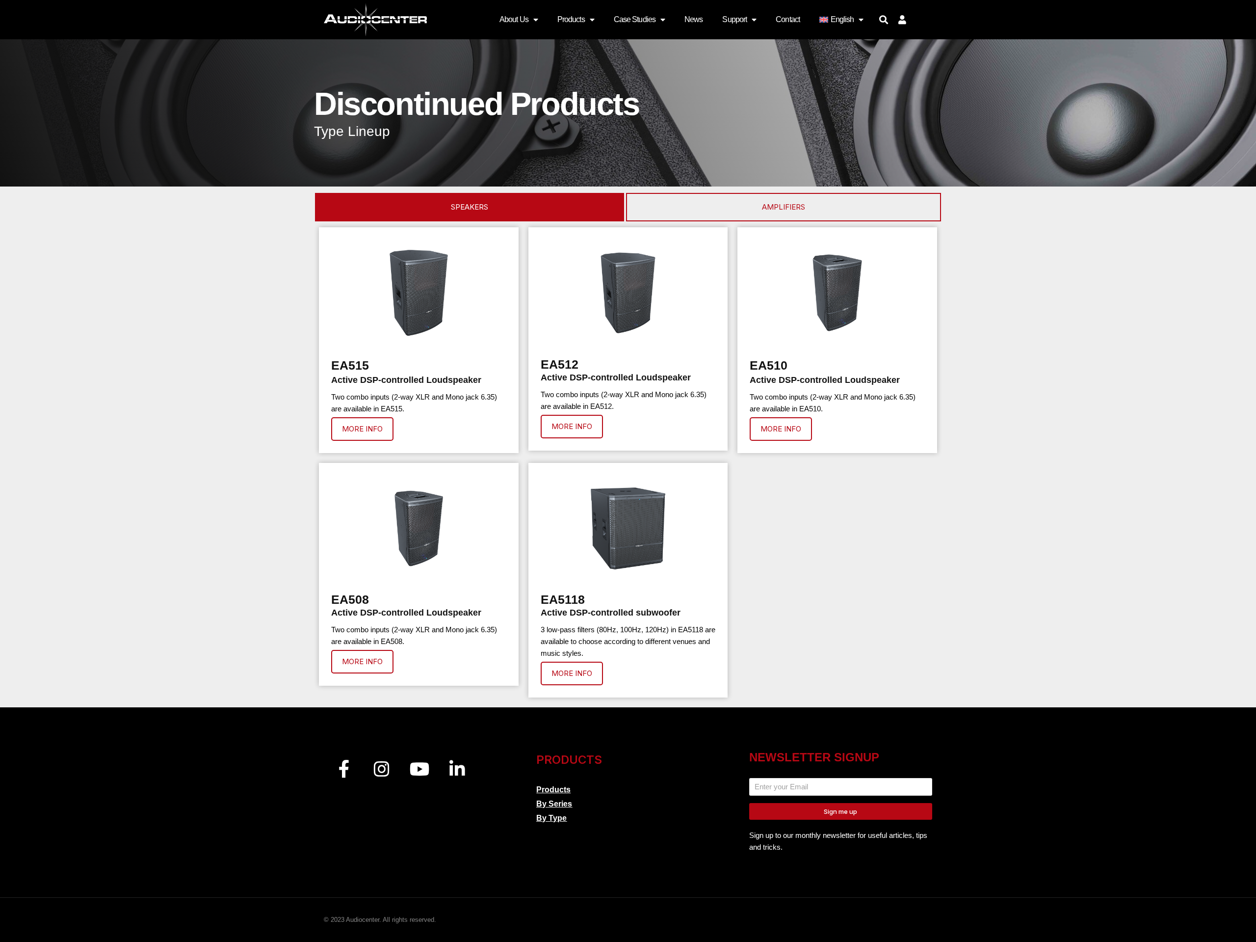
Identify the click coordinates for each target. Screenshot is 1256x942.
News (693, 19)
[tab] (469, 207)
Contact (788, 19)
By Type (551, 818)
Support (734, 19)
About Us (513, 19)
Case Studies (634, 19)
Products (571, 19)
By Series (554, 804)
